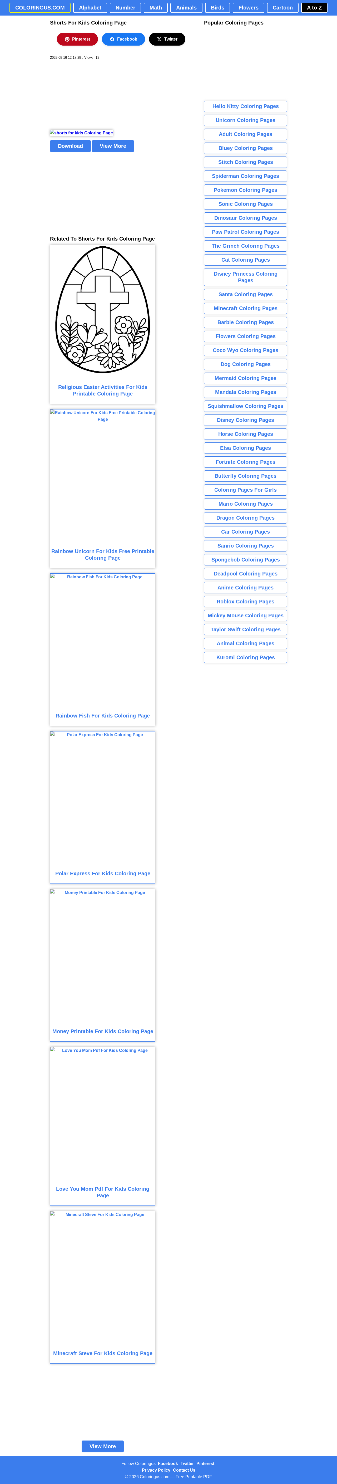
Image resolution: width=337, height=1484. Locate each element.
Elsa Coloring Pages (245, 448)
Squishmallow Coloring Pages (245, 406)
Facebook (127, 39)
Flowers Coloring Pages (246, 336)
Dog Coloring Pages (246, 364)
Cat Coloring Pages (245, 260)
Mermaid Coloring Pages (245, 378)
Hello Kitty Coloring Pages (245, 106)
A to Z (314, 8)
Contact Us (184, 1470)
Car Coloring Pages (245, 532)
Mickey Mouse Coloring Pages (246, 615)
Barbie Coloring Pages (245, 322)
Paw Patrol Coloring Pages (245, 232)
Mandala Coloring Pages (245, 392)
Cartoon (283, 8)
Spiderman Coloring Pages (245, 176)
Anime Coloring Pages (245, 587)
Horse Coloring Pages (245, 434)
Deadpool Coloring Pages (245, 574)
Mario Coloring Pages (246, 504)
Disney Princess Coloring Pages (245, 277)
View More (113, 146)
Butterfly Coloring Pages (245, 476)
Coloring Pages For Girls (245, 490)
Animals (186, 8)
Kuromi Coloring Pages (245, 657)
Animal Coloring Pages (245, 643)
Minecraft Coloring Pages (245, 308)
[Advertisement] (89, 95)
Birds (217, 8)
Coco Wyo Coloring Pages (245, 350)
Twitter (170, 39)
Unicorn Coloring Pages (245, 120)
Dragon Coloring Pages (245, 518)
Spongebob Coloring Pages (245, 560)
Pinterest (81, 39)
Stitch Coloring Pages (245, 162)
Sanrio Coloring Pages (245, 546)
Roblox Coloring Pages (245, 601)
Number (125, 8)
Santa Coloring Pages (246, 294)
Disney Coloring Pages (245, 420)
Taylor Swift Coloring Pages (246, 629)
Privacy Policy (156, 1470)
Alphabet (90, 8)
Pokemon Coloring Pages (245, 190)
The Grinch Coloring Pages (246, 246)
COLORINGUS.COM (40, 8)
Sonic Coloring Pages (246, 204)
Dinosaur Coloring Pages (245, 218)
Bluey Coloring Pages (246, 148)
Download (70, 146)
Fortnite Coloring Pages (245, 462)
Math (156, 8)
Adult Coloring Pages (245, 134)
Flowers (249, 8)
